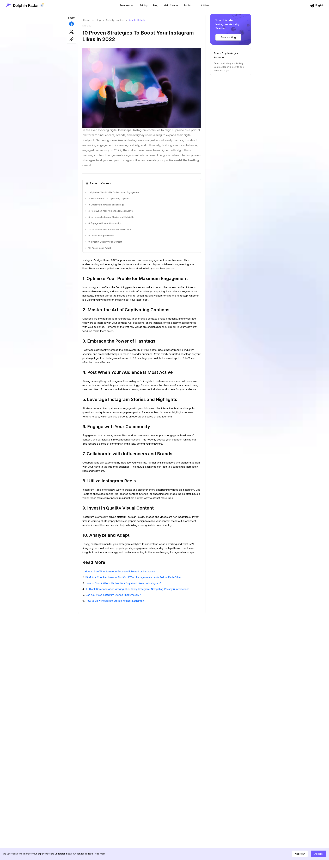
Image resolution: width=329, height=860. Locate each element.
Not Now (300, 853)
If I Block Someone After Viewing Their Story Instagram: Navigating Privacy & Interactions (137, 589)
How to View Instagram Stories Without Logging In (115, 600)
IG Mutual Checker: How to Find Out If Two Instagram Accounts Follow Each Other (133, 577)
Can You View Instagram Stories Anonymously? (113, 594)
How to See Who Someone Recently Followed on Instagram (120, 571)
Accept (318, 853)
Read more (100, 853)
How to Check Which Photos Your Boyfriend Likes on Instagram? (123, 583)
